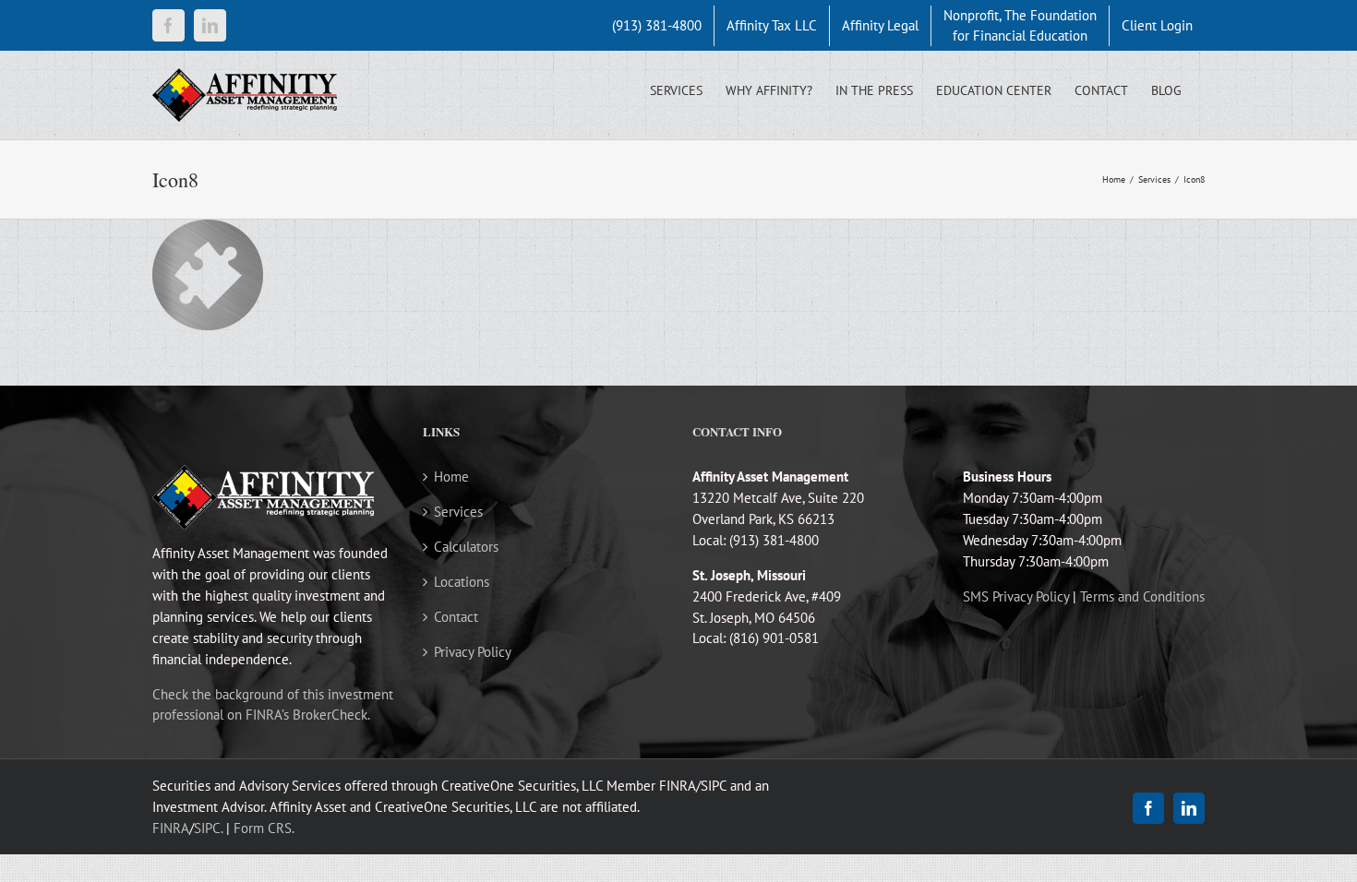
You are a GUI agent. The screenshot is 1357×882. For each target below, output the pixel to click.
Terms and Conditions (1142, 596)
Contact (456, 617)
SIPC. (208, 828)
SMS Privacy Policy (1016, 596)
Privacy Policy (472, 652)
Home (451, 476)
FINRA (170, 828)
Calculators (466, 546)
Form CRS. (264, 828)
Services (458, 511)
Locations (461, 581)
